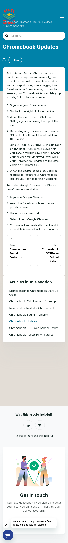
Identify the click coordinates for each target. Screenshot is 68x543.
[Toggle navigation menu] (61, 16)
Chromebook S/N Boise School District (33, 328)
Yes (28, 425)
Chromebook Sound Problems (28, 314)
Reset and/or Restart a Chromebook (32, 308)
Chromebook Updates (23, 321)
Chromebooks (15, 26)
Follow (15, 60)
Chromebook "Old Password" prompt (33, 301)
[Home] (9, 16)
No (40, 425)
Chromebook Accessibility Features (31, 334)
